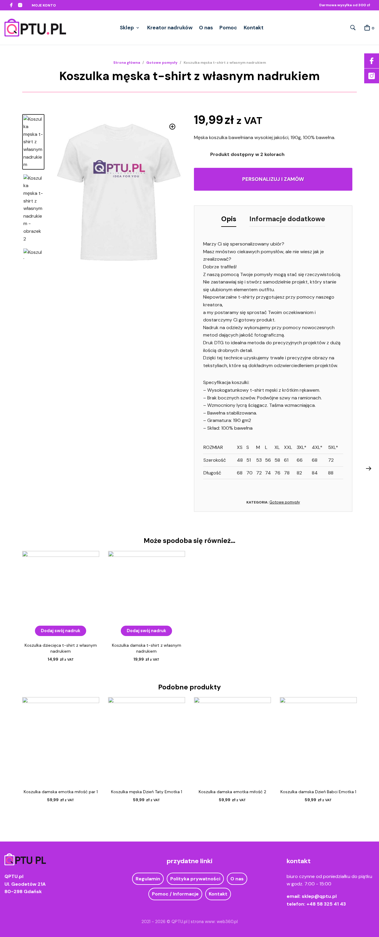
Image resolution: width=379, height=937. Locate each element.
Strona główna (126, 62)
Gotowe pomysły (161, 62)
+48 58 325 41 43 (326, 904)
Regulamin (148, 879)
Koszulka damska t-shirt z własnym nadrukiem (146, 648)
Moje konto (44, 5)
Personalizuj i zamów (273, 179)
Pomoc (228, 27)
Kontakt (254, 27)
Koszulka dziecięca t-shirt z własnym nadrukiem (61, 648)
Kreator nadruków (169, 27)
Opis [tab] (228, 218)
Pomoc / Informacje (175, 894)
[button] (172, 127)
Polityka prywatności (195, 879)
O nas (206, 27)
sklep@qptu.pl (319, 896)
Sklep (127, 27)
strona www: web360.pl (214, 921)
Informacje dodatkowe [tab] (287, 218)
